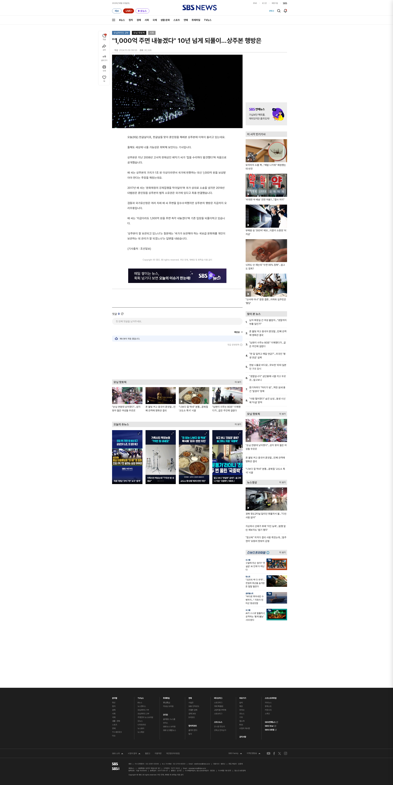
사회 (147, 20)
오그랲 (248, 560)
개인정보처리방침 (173, 753)
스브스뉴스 (218, 721)
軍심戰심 (166, 702)
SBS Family (235, 753)
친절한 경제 (193, 710)
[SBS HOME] (285, 3)
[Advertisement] (177, 363)
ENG (255, 3)
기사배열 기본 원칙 (224, 771)
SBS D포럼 (269, 729)
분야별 (114, 697)
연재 (190, 697)
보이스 (165, 723)
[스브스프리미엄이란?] (269, 552)
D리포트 (192, 717)
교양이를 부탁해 (220, 710)
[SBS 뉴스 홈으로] (200, 7)
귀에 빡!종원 (218, 706)
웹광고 (147, 753)
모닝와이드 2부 (121, 32)
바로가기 (242, 697)
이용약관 (158, 753)
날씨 (241, 702)
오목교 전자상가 (220, 730)
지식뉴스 (268, 702)
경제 (139, 20)
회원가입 (275, 3)
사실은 (191, 702)
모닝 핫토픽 (139, 32)
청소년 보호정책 (240, 771)
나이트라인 (142, 725)
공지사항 (242, 737)
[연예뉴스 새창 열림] (266, 113)
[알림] (285, 10)
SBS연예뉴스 (270, 721)
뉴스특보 (141, 732)
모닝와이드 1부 (143, 710)
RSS (241, 725)
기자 (241, 717)
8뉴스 (122, 20)
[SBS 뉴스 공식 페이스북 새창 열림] (274, 753)
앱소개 (241, 721)
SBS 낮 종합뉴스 (169, 730)
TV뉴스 (208, 20)
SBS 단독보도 (194, 706)
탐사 (190, 734)
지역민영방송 (254, 753)
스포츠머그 (218, 702)
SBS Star (269, 725)
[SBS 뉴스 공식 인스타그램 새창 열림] (285, 753)
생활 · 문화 (116, 721)
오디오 (165, 714)
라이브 (241, 710)
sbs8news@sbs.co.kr (202, 764)
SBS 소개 (117, 753)
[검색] (279, 11)
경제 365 (192, 713)
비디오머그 (218, 697)
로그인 (264, 3)
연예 (186, 20)
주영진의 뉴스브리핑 (145, 717)
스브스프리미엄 (270, 697)
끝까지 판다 (193, 730)
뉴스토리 (141, 728)
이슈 (113, 736)
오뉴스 (140, 721)
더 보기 (237, 381)
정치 (131, 20)
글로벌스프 (249, 593)
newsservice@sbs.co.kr (197, 768)
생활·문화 (165, 20)
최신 (113, 702)
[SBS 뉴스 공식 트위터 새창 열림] (279, 753)
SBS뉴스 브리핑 (169, 726)
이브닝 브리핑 (168, 706)
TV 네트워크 (117, 732)
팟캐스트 (268, 706)
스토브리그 (218, 713)
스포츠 (176, 20)
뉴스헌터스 (142, 706)
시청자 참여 (134, 753)
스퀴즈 (267, 713)
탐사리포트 (193, 725)
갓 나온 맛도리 (219, 726)
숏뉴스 (241, 713)
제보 (241, 706)
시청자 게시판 (244, 728)
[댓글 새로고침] (122, 314)
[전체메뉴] (113, 20)
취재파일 (196, 20)
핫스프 (248, 577)
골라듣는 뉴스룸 (169, 719)
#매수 (271, 11)
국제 (155, 20)
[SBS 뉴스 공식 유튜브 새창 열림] (268, 753)
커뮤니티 (268, 710)
